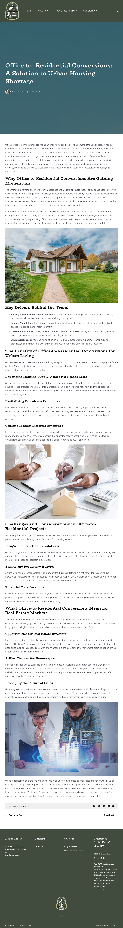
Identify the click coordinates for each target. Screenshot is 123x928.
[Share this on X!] (99, 806)
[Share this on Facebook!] (94, 806)
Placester (113, 925)
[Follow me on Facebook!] (61, 916)
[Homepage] (12, 11)
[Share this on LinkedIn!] (104, 806)
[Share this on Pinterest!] (109, 806)
